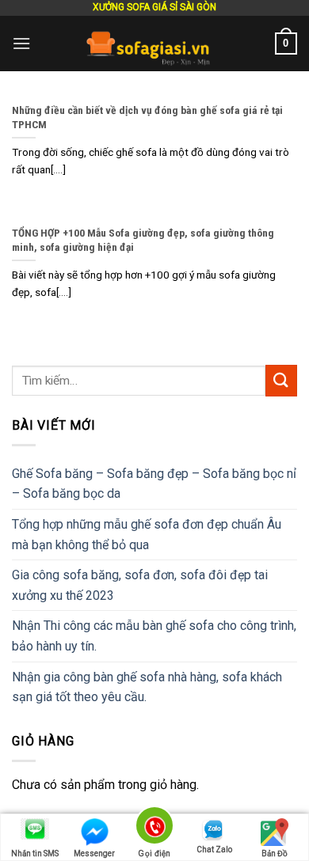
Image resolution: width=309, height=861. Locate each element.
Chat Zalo (214, 849)
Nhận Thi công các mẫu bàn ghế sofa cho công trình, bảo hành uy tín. (154, 636)
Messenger (94, 853)
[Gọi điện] (155, 828)
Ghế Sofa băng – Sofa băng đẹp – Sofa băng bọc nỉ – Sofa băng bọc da (154, 484)
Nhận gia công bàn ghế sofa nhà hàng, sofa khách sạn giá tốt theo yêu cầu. (147, 687)
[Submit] (281, 380)
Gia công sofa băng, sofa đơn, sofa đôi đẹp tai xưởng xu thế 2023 (140, 585)
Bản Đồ (274, 853)
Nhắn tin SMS (35, 853)
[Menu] (21, 43)
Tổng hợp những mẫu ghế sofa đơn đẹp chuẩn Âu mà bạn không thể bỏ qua (146, 534)
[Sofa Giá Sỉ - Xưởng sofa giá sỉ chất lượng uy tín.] (153, 43)
